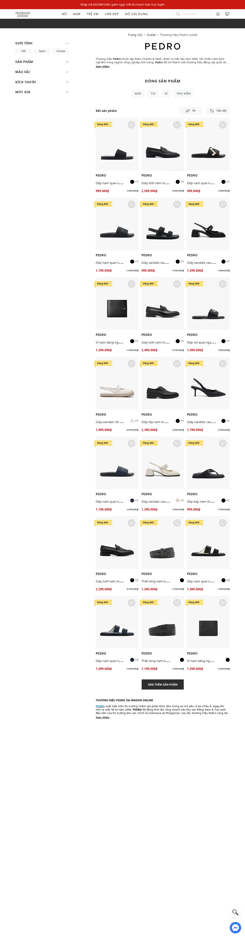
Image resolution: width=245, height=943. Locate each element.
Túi (153, 93)
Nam (77, 14)
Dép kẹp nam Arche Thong (206, 501)
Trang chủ (135, 35)
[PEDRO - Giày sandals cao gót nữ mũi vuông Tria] (208, 223)
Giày (138, 93)
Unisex (60, 51)
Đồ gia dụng (136, 14)
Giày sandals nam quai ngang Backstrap (170, 263)
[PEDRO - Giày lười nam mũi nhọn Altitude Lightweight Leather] (117, 542)
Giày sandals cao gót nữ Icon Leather (214, 422)
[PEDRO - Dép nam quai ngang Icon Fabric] (117, 144)
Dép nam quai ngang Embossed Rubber (216, 183)
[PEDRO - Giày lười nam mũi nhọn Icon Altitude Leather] (162, 303)
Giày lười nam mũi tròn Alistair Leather (169, 183)
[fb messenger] (235, 927)
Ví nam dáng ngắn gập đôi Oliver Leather (125, 342)
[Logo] (22, 13)
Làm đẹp (112, 14)
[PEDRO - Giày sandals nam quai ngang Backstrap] (162, 223)
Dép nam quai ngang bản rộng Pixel (122, 263)
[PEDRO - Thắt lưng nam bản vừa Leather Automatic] (162, 622)
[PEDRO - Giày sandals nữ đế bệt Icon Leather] (117, 383)
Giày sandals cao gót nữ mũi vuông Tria (215, 263)
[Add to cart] (131, 125)
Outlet (151, 35)
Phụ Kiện (184, 93)
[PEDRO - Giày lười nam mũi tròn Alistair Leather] (162, 144)
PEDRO (101, 175)
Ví (166, 93)
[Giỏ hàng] (227, 14)
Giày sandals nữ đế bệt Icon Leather (122, 422)
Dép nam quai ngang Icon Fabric (119, 183)
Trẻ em (93, 14)
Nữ (64, 14)
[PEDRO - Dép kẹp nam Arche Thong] (208, 462)
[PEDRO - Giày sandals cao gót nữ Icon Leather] (208, 383)
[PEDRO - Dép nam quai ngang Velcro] (208, 542)
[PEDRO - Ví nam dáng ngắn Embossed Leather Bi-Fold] (208, 622)
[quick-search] (235, 912)
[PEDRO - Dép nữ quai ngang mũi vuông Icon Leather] (208, 303)
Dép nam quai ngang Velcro (207, 581)
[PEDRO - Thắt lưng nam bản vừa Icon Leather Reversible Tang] (162, 542)
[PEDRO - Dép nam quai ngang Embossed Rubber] (208, 144)
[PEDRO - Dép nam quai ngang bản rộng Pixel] (117, 223)
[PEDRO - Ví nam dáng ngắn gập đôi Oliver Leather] (117, 303)
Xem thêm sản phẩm (162, 684)
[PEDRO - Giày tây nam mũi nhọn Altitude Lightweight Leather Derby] (162, 383)
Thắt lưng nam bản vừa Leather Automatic (172, 661)
